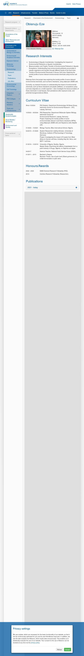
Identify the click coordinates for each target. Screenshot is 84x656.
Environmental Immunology (11, 85)
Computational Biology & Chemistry (13, 51)
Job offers (11, 81)
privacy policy (35, 643)
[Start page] (6, 12)
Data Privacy (76, 4)
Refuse (59, 650)
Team (9, 75)
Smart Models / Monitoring (10, 120)
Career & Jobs (60, 13)
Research (16, 13)
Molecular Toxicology (10, 65)
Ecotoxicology (11, 69)
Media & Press (43, 13)
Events (52, 13)
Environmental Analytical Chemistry (13, 56)
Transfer (34, 13)
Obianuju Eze (58, 49)
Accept (67, 650)
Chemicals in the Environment (11, 46)
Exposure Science (12, 61)
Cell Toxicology (11, 89)
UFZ (10, 13)
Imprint (68, 4)
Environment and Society (11, 126)
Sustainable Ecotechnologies (11, 115)
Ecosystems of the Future (11, 35)
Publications (12, 78)
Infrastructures (25, 13)
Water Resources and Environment (13, 41)
